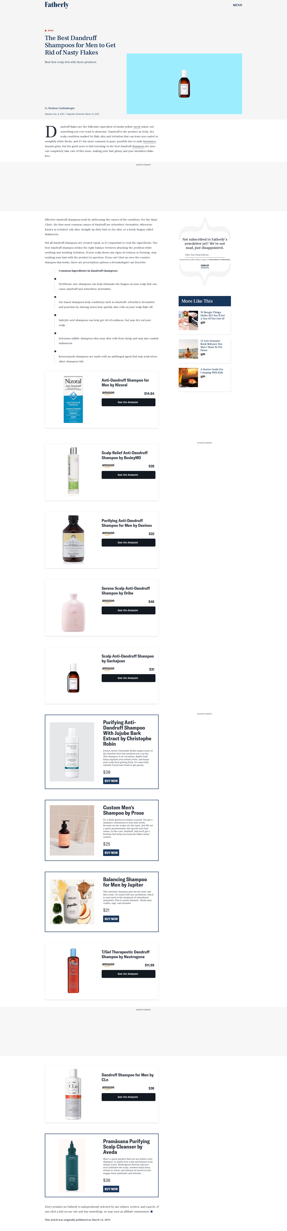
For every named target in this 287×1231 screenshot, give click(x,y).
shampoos (138, 146)
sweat (136, 126)
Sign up (205, 265)
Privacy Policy (226, 259)
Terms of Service (214, 259)
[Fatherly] (57, 5)
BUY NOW (111, 781)
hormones (149, 141)
